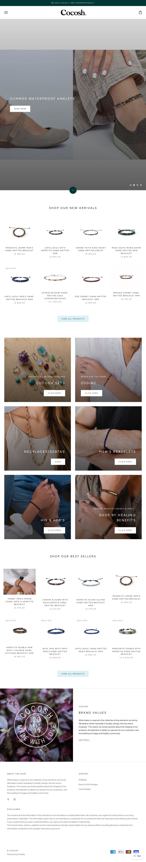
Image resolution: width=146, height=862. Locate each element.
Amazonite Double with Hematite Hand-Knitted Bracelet (126, 651)
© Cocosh (12, 851)
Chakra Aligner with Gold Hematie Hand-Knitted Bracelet (55, 602)
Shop (58, 462)
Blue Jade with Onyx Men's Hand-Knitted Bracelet (55, 651)
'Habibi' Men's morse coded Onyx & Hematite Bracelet (19, 601)
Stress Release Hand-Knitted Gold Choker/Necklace (55, 296)
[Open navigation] (6, 12)
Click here (54, 393)
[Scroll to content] (73, 190)
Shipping (83, 780)
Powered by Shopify (16, 854)
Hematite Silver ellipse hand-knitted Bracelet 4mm (90, 602)
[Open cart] (140, 12)
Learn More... (84, 740)
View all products (73, 319)
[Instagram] (15, 799)
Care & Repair (85, 789)
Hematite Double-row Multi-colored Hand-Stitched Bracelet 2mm (19, 650)
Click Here (125, 530)
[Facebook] (8, 799)
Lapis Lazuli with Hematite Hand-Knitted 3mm (55, 251)
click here (125, 462)
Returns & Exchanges (88, 784)
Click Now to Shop (25, 177)
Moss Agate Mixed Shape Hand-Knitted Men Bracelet (126, 251)
